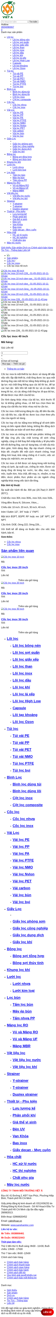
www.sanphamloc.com (22, 1225)
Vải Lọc (13, 833)
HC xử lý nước (25, 1164)
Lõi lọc (12, 638)
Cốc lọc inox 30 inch (14, 619)
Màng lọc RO (17, 1025)
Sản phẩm (17, 247)
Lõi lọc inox (22, 673)
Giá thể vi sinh (24, 1122)
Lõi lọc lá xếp (24, 694)
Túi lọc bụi (21, 770)
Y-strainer (20, 1080)
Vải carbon (21, 888)
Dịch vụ (27, 247)
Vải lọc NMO (23, 867)
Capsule (19, 708)
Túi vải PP (21, 742)
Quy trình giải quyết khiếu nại (21, 1275)
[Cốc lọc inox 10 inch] (12, 557)
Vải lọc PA (21, 853)
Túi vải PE (21, 736)
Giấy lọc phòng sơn (29, 921)
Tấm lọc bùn (23, 1004)
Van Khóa (20, 1136)
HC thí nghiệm (24, 1171)
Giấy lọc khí (22, 942)
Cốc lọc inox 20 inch (14, 567)
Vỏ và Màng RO (25, 1032)
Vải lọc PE (21, 840)
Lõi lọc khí (21, 687)
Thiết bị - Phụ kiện (22, 1101)
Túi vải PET (22, 749)
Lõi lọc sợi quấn (26, 652)
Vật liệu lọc (16, 1053)
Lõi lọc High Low (27, 701)
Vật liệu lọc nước (27, 1060)
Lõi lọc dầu (22, 680)
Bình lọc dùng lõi (27, 791)
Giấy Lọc (14, 909)
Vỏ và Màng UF (25, 1039)
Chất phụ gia (23, 1177)
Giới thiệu (6, 247)
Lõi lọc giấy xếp (26, 659)
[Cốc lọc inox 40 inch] (12, 271)
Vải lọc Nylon (23, 874)
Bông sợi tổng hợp (28, 956)
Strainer (13, 1074)
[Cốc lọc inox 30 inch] (12, 609)
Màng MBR (21, 1046)
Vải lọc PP (21, 846)
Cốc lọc (11, 260)
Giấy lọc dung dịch (28, 935)
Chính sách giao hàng (18, 1267)
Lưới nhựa (21, 984)
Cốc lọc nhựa (14, 542)
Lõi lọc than (22, 666)
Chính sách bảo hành (18, 1270)
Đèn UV (19, 1129)
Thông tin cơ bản (15, 369)
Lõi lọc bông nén (27, 645)
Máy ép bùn (22, 1011)
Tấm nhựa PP (24, 1018)
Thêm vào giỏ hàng (28, 580)
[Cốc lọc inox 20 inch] (12, 583)
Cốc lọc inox (13, 263)
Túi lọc (12, 729)
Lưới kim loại (24, 990)
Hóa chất (14, 1157)
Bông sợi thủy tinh (28, 963)
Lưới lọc (14, 977)
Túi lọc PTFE (23, 763)
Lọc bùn (14, 997)
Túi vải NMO (23, 756)
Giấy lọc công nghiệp (30, 928)
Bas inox (20, 1143)
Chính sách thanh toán (18, 1264)
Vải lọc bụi (21, 902)
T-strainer (20, 1087)
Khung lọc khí (18, 970)
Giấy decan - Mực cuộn (32, 1150)
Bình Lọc (14, 777)
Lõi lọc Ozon (23, 722)
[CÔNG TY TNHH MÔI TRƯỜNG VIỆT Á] (8, 19)
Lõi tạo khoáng (25, 715)
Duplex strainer (25, 1094)
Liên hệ (26, 250)
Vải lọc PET (22, 881)
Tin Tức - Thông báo (12, 250)
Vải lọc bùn (22, 895)
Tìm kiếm (33, 22)
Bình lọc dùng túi (27, 784)
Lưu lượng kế (24, 1108)
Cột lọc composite (28, 805)
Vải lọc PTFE (23, 860)
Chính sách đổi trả (16, 1272)
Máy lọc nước (18, 1184)
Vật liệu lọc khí (25, 1067)
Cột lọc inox (23, 798)
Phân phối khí (24, 1115)
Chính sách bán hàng (42, 247)
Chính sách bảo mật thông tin (22, 1278)
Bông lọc (14, 949)
